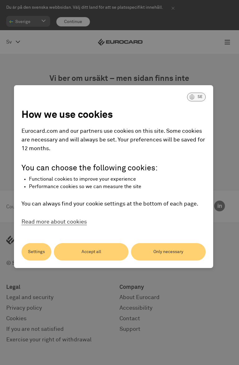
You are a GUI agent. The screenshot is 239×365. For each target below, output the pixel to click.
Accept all (91, 252)
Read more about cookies (54, 222)
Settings (36, 252)
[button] (196, 97)
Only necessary (168, 252)
